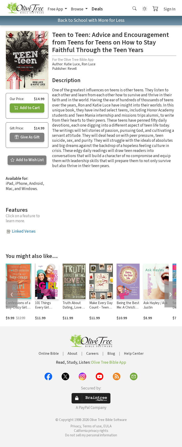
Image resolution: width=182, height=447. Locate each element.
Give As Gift (30, 137)
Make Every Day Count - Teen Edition (101, 307)
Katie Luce (72, 64)
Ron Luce (89, 64)
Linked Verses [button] (24, 231)
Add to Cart (29, 108)
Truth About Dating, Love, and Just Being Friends (74, 310)
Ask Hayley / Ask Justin (155, 305)
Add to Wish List (29, 160)
